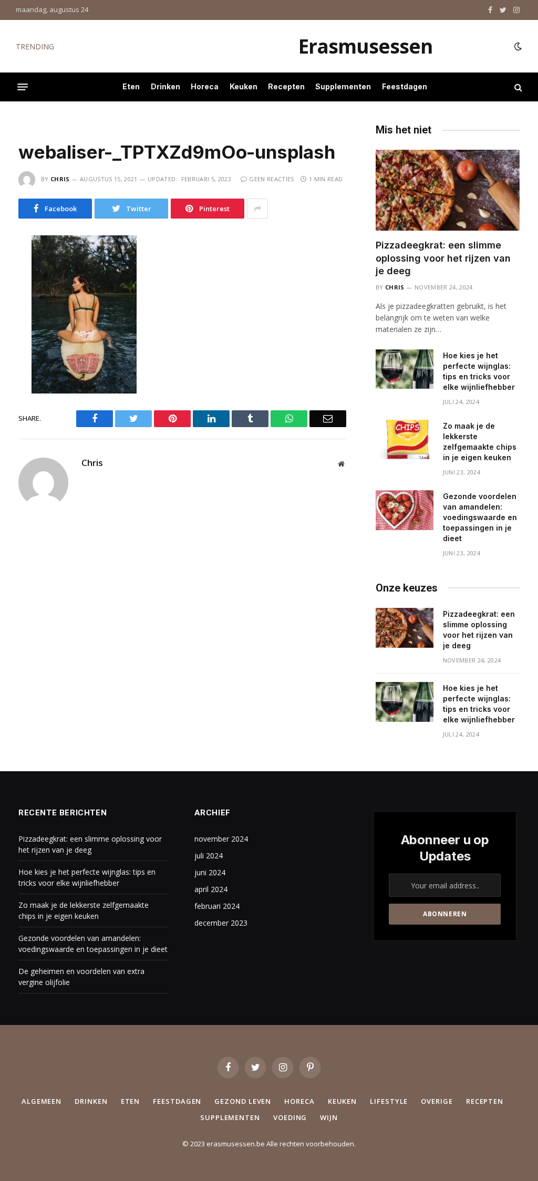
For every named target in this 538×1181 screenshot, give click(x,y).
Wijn (329, 1117)
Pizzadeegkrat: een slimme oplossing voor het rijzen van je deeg (443, 258)
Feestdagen (404, 86)
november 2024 (221, 839)
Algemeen (41, 1101)
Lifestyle (389, 1101)
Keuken (243, 86)
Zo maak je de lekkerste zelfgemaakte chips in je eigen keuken (479, 441)
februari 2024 (217, 906)
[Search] (517, 87)
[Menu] (22, 87)
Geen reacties (271, 179)
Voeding (290, 1117)
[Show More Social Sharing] (257, 209)
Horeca (205, 86)
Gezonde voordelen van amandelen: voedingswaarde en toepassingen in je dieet (480, 517)
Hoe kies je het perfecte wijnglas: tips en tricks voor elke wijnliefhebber (178, 46)
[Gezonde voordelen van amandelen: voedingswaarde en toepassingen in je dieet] (404, 510)
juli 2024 (208, 856)
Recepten (286, 86)
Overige (436, 1101)
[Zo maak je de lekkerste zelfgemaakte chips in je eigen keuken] (404, 440)
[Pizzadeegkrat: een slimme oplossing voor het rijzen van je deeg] (448, 190)
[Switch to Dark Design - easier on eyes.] (517, 46)
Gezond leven (242, 1101)
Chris (60, 179)
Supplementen (343, 86)
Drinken (165, 86)
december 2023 (220, 923)
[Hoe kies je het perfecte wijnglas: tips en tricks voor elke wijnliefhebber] (404, 369)
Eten (131, 86)
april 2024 (210, 889)
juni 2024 (209, 872)
